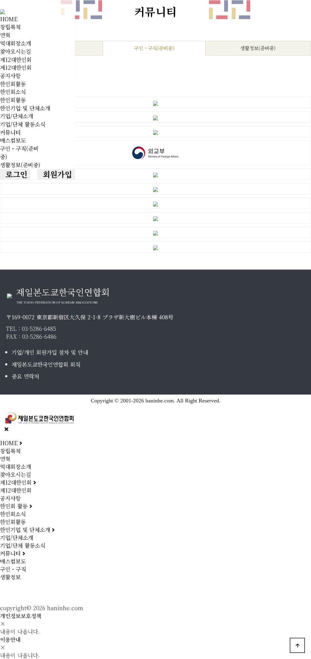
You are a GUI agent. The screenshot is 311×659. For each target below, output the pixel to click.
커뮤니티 (10, 132)
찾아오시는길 (15, 51)
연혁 (5, 35)
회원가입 (56, 174)
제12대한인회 (16, 59)
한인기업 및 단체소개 (25, 108)
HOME (9, 19)
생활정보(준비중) (20, 165)
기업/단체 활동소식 (22, 124)
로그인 (15, 174)
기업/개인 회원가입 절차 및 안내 (50, 352)
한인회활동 (13, 84)
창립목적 (10, 27)
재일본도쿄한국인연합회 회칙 (46, 364)
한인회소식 (13, 92)
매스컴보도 (13, 140)
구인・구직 (13, 569)
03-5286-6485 (39, 328)
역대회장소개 (15, 43)
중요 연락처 (25, 376)
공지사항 (10, 75)
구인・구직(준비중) (154, 48)
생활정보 (10, 577)
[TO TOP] (297, 645)
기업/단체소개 (16, 116)
